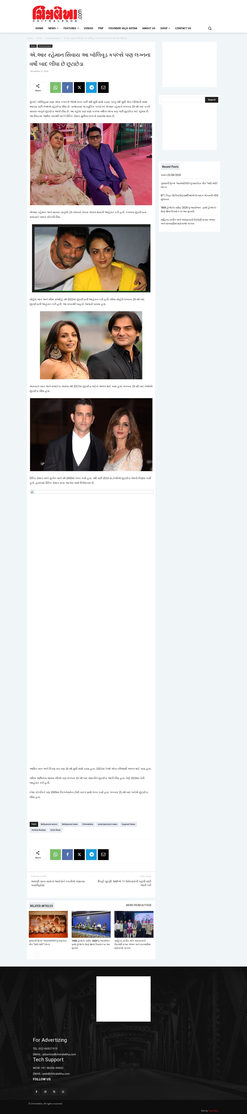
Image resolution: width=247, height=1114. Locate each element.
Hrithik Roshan (39, 830)
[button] (209, 28)
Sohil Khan (55, 830)
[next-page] (37, 955)
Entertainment (53, 38)
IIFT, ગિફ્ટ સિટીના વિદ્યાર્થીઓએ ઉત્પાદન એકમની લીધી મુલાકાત (189, 197)
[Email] (103, 87)
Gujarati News (128, 824)
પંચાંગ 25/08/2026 (171, 175)
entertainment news (107, 824)
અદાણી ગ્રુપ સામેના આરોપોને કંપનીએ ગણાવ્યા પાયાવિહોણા (58, 883)
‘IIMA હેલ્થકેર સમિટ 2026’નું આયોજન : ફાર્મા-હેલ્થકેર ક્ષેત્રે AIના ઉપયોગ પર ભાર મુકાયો (91, 944)
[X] (79, 87)
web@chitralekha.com (56, 1073)
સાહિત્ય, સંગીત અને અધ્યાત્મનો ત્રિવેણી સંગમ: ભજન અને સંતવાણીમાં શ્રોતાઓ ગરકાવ (132, 944)
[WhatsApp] (55, 87)
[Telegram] (91, 87)
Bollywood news (70, 824)
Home (30, 38)
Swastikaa (213, 1110)
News (39, 38)
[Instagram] (45, 1091)
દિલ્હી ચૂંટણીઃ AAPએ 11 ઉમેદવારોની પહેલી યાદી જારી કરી (124, 883)
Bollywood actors (49, 824)
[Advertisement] (154, 13)
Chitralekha (87, 824)
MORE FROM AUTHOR (138, 905)
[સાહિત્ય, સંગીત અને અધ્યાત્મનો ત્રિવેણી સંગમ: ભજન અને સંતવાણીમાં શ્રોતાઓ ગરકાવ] (134, 924)
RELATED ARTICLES (41, 906)
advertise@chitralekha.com (59, 1054)
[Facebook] (67, 87)
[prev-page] (31, 955)
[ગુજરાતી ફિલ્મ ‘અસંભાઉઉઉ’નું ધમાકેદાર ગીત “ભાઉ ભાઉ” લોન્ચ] (48, 924)
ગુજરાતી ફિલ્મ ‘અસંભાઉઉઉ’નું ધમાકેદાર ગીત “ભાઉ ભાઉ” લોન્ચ (189, 185)
